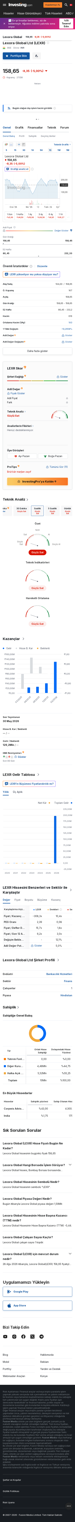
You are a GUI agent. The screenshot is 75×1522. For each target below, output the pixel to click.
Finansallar (35, 127)
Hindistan (66, 995)
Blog (5, 1354)
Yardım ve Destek (50, 1368)
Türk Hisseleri (53, 13)
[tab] (21, 511)
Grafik (19, 127)
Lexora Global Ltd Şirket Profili (29, 960)
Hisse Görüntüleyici (29, 13)
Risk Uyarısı (9, 1502)
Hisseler (8, 13)
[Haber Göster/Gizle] (23, 144)
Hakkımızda (47, 1354)
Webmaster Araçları (14, 1376)
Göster (38, 945)
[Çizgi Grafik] (11, 144)
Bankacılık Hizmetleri (59, 974)
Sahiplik (33, 136)
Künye (44, 1376)
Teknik (51, 127)
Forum (64, 127)
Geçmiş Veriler (48, 136)
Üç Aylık (17, 791)
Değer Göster (61, 230)
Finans (68, 981)
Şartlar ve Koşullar (12, 1480)
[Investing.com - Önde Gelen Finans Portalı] (20, 5)
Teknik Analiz (14, 499)
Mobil (6, 1361)
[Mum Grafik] (6, 144)
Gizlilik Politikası (11, 1491)
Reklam (44, 1361)
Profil (21, 136)
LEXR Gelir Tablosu (19, 775)
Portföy (7, 1368)
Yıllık (6, 791)
